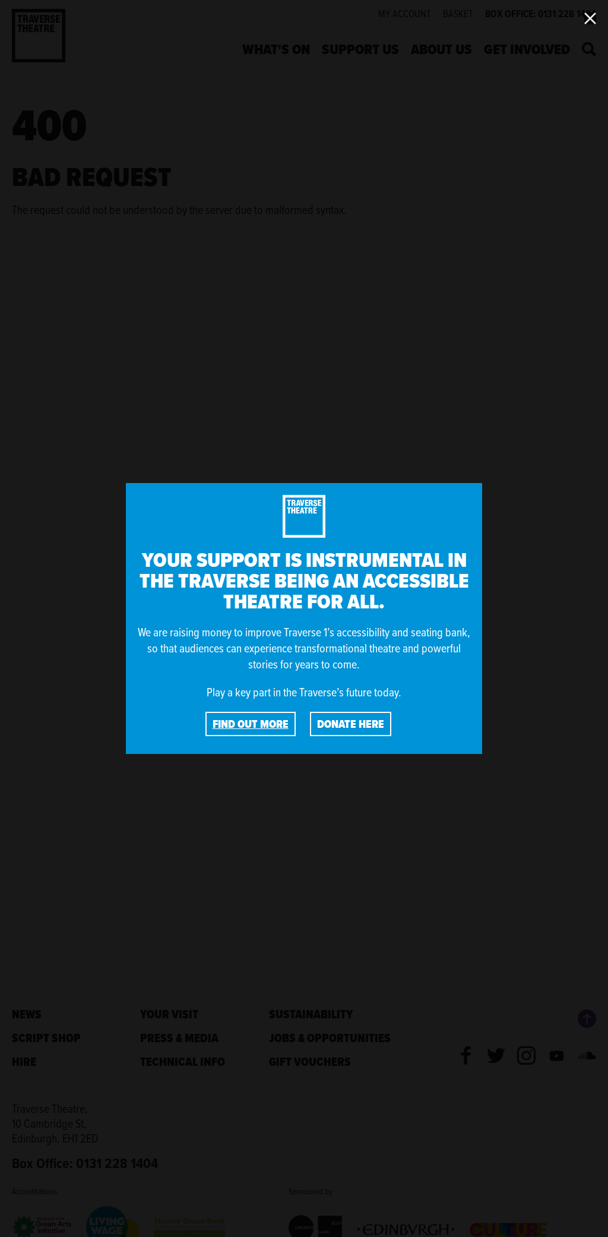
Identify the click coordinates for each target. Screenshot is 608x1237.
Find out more (251, 724)
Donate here (350, 724)
